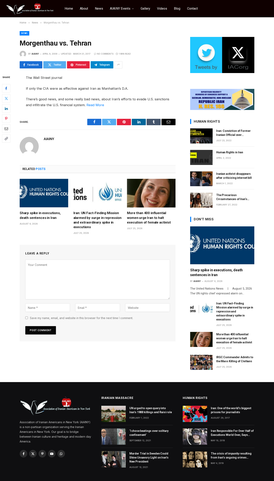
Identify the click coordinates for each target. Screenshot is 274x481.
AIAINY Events (120, 8)
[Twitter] (6, 98)
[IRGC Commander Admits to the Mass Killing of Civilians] (201, 362)
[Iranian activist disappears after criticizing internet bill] (201, 178)
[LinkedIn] (6, 108)
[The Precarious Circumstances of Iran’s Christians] (201, 200)
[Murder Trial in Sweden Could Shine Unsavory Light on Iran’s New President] (113, 459)
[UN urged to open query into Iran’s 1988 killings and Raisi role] (113, 414)
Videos (162, 8)
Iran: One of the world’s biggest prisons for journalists (231, 410)
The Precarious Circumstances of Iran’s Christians (231, 197)
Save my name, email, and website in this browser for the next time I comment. (81, 318)
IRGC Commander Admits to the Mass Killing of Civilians (234, 359)
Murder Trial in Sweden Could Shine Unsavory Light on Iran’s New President (148, 457)
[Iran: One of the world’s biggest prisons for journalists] (195, 414)
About (84, 8)
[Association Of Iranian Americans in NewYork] (30, 8)
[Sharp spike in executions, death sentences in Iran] (44, 193)
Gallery (145, 8)
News (99, 8)
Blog (177, 8)
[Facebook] (6, 88)
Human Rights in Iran (229, 152)
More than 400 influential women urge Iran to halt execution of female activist (149, 217)
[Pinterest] (6, 118)
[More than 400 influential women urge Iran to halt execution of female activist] (151, 193)
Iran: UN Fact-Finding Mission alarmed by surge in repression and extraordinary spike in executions (97, 220)
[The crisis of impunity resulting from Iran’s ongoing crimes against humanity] (195, 459)
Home (69, 8)
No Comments (105, 54)
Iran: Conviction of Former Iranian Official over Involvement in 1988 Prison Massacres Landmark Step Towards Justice (234, 133)
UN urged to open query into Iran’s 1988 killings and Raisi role (150, 410)
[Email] (6, 128)
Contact (192, 8)
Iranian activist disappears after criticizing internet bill (234, 175)
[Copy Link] (6, 138)
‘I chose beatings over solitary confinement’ (149, 432)
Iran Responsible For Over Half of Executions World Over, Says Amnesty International (232, 433)
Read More (95, 105)
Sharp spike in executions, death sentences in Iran (40, 215)
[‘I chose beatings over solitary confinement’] (113, 436)
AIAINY (35, 54)
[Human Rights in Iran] (201, 157)
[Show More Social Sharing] (118, 64)
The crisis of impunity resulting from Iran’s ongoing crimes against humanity (231, 456)
